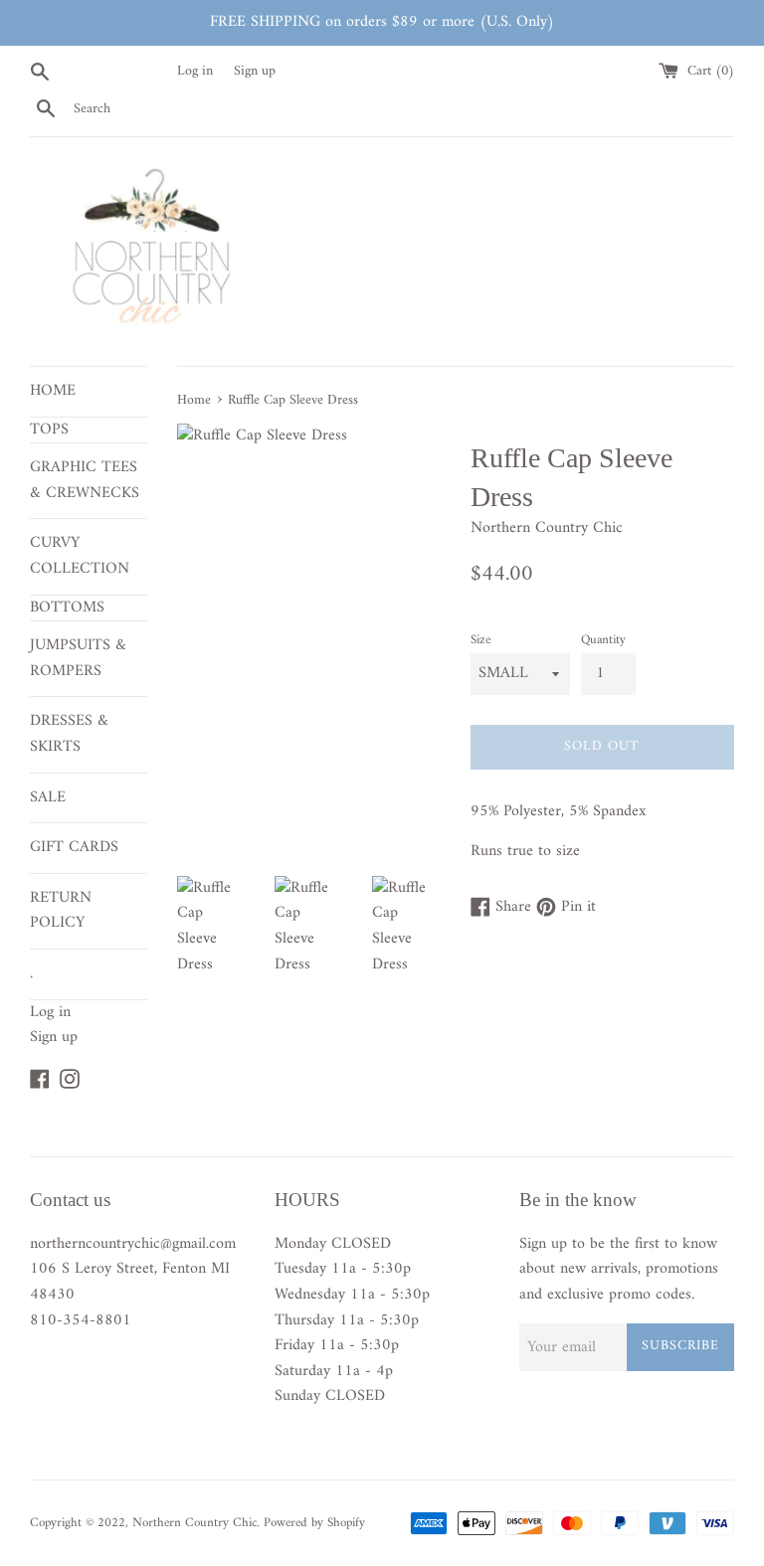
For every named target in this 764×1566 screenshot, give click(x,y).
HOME (53, 391)
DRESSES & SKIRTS (69, 734)
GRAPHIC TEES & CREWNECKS (84, 480)
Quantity (603, 640)
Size (480, 640)
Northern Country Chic (194, 1523)
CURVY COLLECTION (79, 556)
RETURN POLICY (61, 911)
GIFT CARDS (74, 847)
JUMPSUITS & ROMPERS (78, 658)
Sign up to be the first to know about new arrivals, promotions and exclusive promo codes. (618, 1270)
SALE (48, 797)
